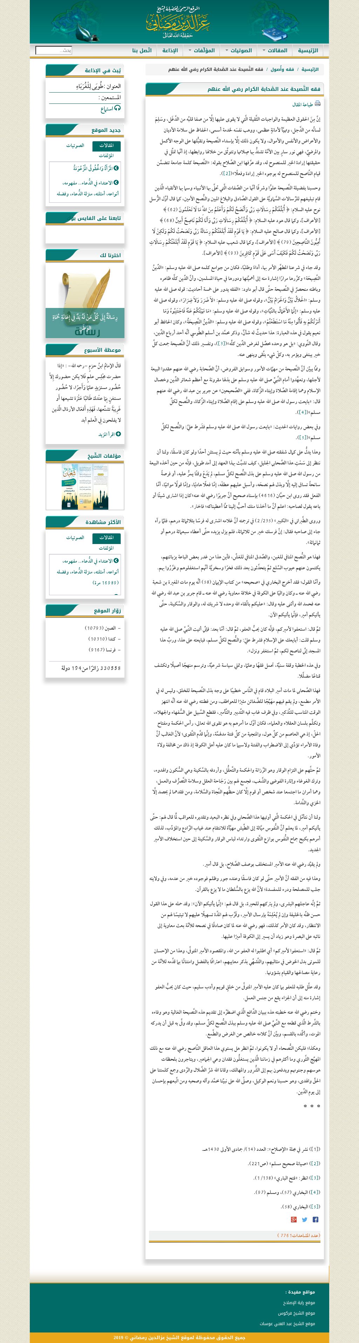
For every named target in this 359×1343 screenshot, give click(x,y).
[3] (221, 344)
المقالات (276, 50)
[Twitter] (304, 1222)
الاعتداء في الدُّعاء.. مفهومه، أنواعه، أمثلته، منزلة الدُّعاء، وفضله (88, 189)
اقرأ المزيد (107, 435)
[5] (302, 438)
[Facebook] (315, 1222)
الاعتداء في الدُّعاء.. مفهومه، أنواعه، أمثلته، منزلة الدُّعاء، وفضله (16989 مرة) (88, 572)
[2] (226, 174)
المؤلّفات (203, 50)
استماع (107, 109)
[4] (302, 413)
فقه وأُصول (282, 69)
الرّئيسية (305, 50)
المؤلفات (106, 156)
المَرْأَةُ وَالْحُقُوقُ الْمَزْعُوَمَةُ (93, 169)
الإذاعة (170, 50)
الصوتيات (240, 50)
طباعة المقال (302, 105)
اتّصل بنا (142, 50)
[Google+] (294, 1222)
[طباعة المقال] (317, 105)
